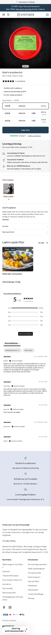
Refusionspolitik (9, 593)
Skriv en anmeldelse (25, 334)
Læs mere (5, 219)
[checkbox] (28, 350)
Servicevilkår (7, 588)
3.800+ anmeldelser (34, 136)
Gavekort (6, 571)
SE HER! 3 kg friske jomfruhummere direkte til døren (25, 7)
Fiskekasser (32, 585)
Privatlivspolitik (34, 573)
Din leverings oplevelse (37, 564)
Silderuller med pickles (12, 274)
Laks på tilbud (33, 581)
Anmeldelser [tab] (12, 343)
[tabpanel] (25, 397)
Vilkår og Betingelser (36, 569)
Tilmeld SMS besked (10, 576)
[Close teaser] (26, 629)
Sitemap (31, 598)
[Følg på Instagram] (10, 607)
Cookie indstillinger (36, 594)
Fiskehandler (33, 590)
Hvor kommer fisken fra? (12, 580)
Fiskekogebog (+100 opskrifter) (12, 598)
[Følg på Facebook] (4, 607)
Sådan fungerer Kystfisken (12, 565)
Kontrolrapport (34, 577)
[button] (25, 308)
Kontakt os (6, 584)
